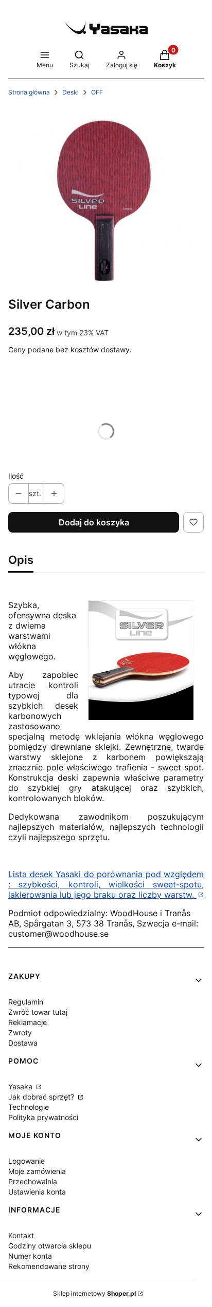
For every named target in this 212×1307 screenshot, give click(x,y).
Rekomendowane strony (49, 1266)
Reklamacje (27, 1022)
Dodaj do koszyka (94, 522)
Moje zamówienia (37, 1171)
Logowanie (26, 1161)
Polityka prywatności (43, 1117)
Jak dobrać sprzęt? (42, 1096)
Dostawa (23, 1042)
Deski (70, 92)
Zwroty (20, 1032)
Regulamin (25, 1001)
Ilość (16, 475)
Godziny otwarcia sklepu (49, 1245)
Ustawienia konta (37, 1191)
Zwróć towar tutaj (37, 1012)
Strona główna (29, 92)
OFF (97, 92)
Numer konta (30, 1256)
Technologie (28, 1107)
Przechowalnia (32, 1181)
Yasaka (21, 1086)
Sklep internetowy (94, 1293)
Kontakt (21, 1235)
